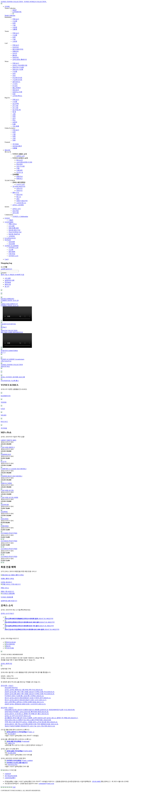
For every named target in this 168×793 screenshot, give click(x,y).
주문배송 (8, 282)
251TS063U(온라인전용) (9, 541)
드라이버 (15, 47)
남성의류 (12, 242)
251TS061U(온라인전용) (9, 549)
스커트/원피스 (17, 96)
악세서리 (15, 57)
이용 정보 (12, 254)
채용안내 (19, 176)
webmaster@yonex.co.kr (46, 783)
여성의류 (12, 244)
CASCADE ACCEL (7, 490)
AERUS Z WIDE (6, 483)
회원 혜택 (12, 251)
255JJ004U (4, 512)
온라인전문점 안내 (15, 232)
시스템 (11, 249)
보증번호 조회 (9, 280)
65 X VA (3, 461)
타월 (14, 124)
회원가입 (8, 284)
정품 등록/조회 (14, 228)
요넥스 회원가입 (6, 663)
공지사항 (15, 213)
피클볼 (14, 148)
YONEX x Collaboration (20, 216)
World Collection (10, 15)
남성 (14, 73)
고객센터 (12, 236)
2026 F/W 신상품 (18, 67)
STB (13, 94)
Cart (6, 259)
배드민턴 (19, 194)
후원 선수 (15, 192)
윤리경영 (19, 164)
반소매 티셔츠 (17, 77)
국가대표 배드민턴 (18, 186)
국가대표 (15, 144)
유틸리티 (15, 51)
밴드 (14, 120)
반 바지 (15, 86)
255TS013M (5, 504)
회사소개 (19, 160)
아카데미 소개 (13, 247)
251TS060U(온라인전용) (9, 533)
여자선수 (19, 190)
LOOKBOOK (16, 12)
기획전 (11, 220)
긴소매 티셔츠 (17, 79)
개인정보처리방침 (11, 776)
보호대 (14, 122)
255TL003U (5, 519)
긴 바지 (15, 84)
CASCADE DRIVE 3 (8, 447)
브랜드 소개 (20, 156)
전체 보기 (15, 19)
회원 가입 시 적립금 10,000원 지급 (12, 274)
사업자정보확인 (10, 778)
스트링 (14, 27)
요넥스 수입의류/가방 (19, 65)
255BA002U (5, 526)
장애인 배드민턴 (22, 201)
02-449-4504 (12, 753)
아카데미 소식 (13, 256)
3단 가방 (15, 108)
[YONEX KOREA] (1, 3)
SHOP (14, 10)
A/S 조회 (11, 226)
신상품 (14, 21)
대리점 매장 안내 (14, 230)
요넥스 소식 (16, 208)
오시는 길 (19, 172)
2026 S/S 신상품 (17, 69)
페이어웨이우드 (17, 49)
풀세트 (14, 55)
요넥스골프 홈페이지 (19, 59)
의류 (14, 136)
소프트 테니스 (21, 203)
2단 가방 (15, 106)
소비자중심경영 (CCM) (24, 162)
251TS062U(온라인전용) (9, 556)
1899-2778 (11, 743)
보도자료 (15, 211)
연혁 (17, 168)
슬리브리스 (16, 82)
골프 (17, 199)
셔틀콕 (14, 29)
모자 (14, 118)
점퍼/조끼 (15, 90)
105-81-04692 (96, 781)
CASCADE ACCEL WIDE (9, 497)
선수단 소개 (20, 184)
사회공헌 (19, 170)
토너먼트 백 (16, 110)
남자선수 (19, 188)
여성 (14, 75)
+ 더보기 (10, 685)
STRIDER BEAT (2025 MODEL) (11, 476)
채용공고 (19, 178)
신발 (14, 25)
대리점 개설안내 (14, 234)
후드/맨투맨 (16, 88)
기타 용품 (15, 126)
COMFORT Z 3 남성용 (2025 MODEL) (13, 469)
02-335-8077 (12, 734)
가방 (14, 138)
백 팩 (14, 112)
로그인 (7, 286)
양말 (14, 116)
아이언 (14, 53)
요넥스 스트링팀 (18, 205)
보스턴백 (15, 103)
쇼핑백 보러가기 (6, 269)
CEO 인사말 (20, 166)
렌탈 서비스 (13, 224)
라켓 (14, 23)
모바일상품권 (17, 146)
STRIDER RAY (6, 454)
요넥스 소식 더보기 (7, 613)
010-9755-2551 (12, 764)
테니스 (18, 196)
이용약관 (8, 774)
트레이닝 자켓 (17, 92)
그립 (14, 114)
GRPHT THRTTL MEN (8, 440)
